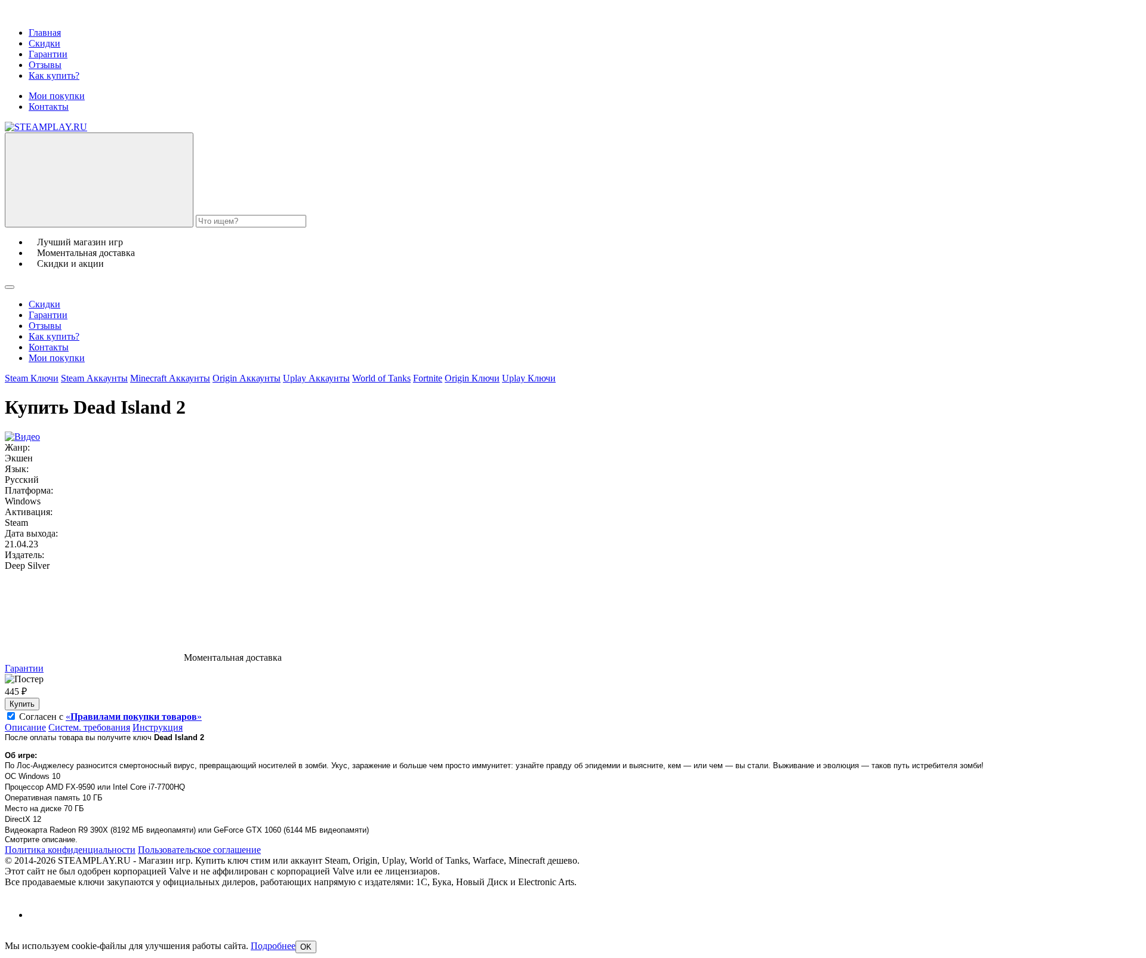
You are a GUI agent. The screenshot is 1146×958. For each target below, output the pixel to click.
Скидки (44, 43)
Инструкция (158, 727)
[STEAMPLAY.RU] (46, 127)
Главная (45, 32)
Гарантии (48, 54)
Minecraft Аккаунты (170, 378)
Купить (22, 704)
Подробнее (273, 946)
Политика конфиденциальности (70, 850)
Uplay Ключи (529, 378)
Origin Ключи (472, 378)
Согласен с (110, 716)
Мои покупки (57, 96)
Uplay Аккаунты (316, 378)
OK (306, 946)
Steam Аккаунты (94, 378)
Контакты (49, 106)
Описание (25, 727)
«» (134, 716)
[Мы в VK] (39, 915)
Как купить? (54, 75)
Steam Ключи (31, 378)
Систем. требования (89, 727)
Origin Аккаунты (246, 378)
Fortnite (427, 378)
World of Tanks (381, 378)
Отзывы (45, 65)
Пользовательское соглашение (199, 850)
